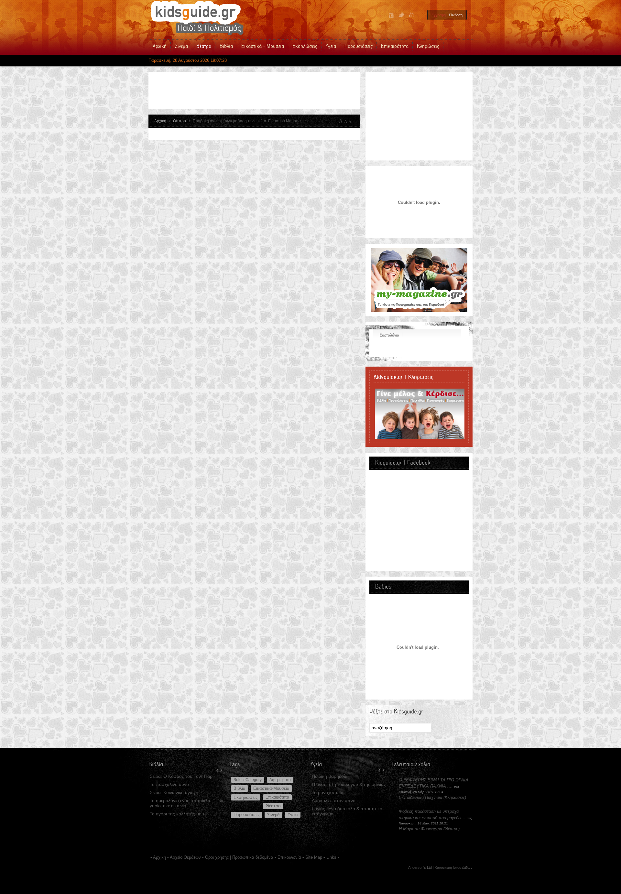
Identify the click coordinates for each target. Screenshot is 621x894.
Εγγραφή (438, 15)
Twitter (401, 15)
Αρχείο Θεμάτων (185, 857)
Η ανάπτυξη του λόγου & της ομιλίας (349, 784)
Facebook (392, 15)
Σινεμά (273, 814)
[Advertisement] (271, 90)
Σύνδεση (456, 15)
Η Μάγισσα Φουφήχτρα (421, 828)
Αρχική (160, 121)
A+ (340, 121)
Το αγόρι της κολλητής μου (177, 813)
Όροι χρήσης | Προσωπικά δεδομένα (239, 857)
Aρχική (159, 857)
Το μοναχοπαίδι (327, 792)
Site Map (313, 857)
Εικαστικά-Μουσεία (271, 788)
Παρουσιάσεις (246, 814)
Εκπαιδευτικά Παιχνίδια (420, 797)
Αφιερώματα (280, 780)
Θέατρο (179, 121)
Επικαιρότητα (277, 797)
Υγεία (293, 814)
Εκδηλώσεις (246, 797)
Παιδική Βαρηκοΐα (329, 776)
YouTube (411, 15)
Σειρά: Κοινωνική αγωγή (174, 792)
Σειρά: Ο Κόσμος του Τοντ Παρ (181, 776)
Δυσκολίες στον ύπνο (333, 800)
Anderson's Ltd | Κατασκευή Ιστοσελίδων (440, 867)
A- (351, 121)
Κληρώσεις (455, 797)
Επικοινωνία (289, 857)
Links (331, 857)
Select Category (248, 780)
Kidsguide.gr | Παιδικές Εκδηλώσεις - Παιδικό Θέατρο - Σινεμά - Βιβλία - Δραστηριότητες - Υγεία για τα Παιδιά (196, 18)
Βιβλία (239, 788)
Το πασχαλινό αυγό (169, 784)
